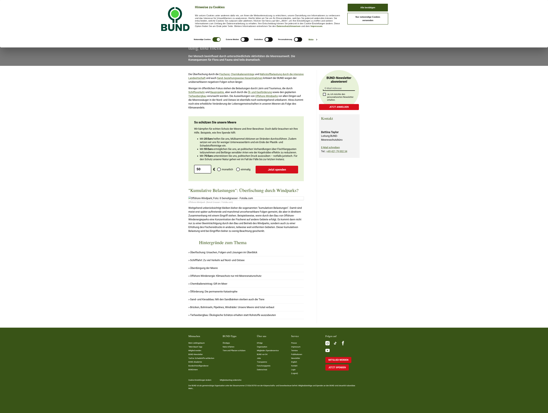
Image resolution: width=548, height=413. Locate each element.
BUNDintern (193, 370)
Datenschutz (262, 370)
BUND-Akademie (195, 362)
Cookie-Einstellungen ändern (199, 380)
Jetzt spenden (277, 169)
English (294, 362)
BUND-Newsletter (195, 354)
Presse (294, 343)
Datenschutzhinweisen (289, 26)
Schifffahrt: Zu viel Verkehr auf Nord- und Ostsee (217, 260)
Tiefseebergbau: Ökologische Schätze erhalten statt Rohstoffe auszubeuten (233, 315)
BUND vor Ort (262, 354)
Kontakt (294, 366)
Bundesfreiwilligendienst (198, 366)
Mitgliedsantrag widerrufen (230, 380)
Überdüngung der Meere (204, 267)
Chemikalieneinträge (242, 74)
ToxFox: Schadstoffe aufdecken (201, 358)
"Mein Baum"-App (195, 347)
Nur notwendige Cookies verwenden (367, 19)
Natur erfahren (228, 347)
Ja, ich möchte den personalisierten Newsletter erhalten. (340, 97)
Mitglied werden (194, 350)
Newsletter (295, 358)
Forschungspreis (263, 366)
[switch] (245, 39)
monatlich (227, 169)
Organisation (262, 347)
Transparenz (262, 362)
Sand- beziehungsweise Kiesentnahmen (240, 78)
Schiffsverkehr (196, 92)
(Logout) (294, 373)
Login (293, 370)
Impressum (316, 26)
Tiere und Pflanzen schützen (234, 350)
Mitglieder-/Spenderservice (268, 350)
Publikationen (296, 354)
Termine (294, 350)
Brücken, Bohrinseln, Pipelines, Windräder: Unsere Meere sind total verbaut (232, 307)
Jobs (259, 358)
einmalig (245, 169)
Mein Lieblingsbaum (196, 343)
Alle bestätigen (367, 7)
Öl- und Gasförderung (260, 92)
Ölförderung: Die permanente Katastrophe (213, 291)
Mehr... (191, 388)
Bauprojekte (217, 92)
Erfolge (260, 343)
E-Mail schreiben (330, 147)
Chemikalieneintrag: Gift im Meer (208, 283)
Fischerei (224, 74)
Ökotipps (226, 343)
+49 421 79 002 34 (336, 151)
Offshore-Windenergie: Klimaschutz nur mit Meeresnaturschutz (225, 275)
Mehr (311, 39)
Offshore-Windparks (266, 95)
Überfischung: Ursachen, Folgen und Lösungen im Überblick (223, 252)
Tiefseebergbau (197, 95)
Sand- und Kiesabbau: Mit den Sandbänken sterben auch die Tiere (227, 299)
